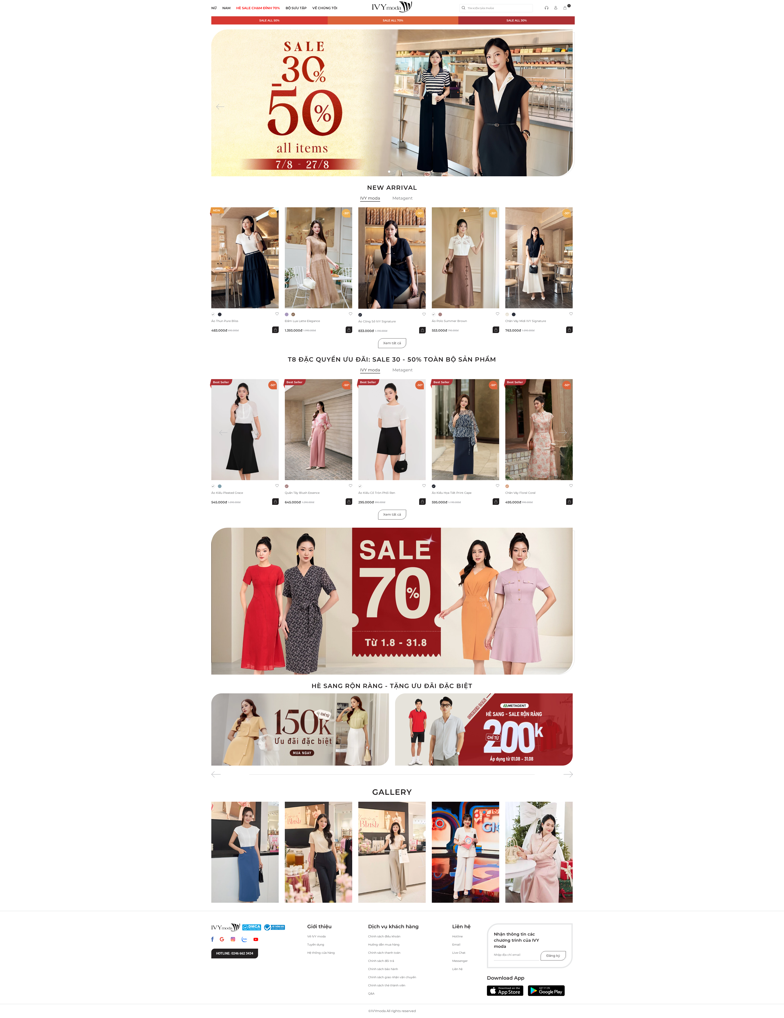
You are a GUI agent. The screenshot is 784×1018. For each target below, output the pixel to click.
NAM (226, 8)
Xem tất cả (392, 343)
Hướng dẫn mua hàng (384, 944)
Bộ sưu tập (296, 8)
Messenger (460, 961)
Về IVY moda (316, 936)
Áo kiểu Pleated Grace (227, 493)
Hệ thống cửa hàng (321, 953)
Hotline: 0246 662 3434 (234, 953)
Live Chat (459, 953)
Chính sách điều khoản (384, 936)
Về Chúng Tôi (324, 8)
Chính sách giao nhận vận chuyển (392, 977)
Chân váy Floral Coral (520, 493)
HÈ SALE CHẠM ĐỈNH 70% (258, 8)
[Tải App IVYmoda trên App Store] (505, 991)
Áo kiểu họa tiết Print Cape (451, 493)
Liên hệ (457, 969)
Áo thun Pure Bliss (224, 321)
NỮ (214, 8)
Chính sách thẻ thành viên (386, 985)
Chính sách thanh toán (384, 953)
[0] (565, 8)
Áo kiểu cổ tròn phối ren (376, 493)
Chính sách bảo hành (383, 969)
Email (456, 944)
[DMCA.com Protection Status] (251, 927)
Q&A (371, 993)
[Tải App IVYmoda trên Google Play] (546, 990)
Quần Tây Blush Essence (302, 493)
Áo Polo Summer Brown (449, 321)
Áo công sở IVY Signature (377, 321)
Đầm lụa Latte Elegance (302, 321)
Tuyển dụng (315, 944)
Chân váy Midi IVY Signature (525, 321)
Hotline (457, 936)
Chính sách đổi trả (381, 961)
